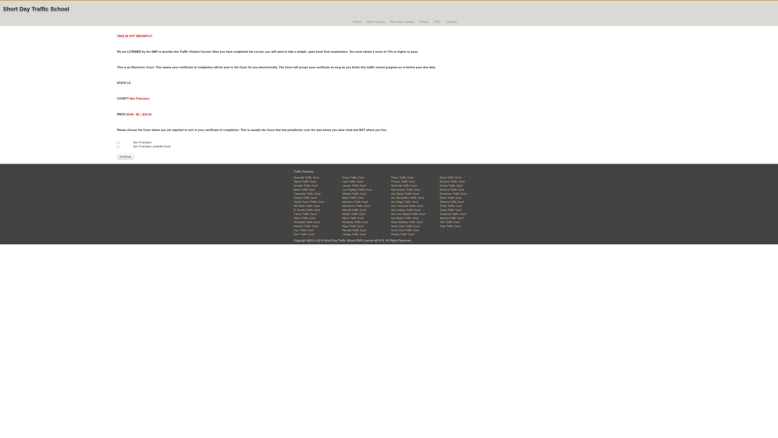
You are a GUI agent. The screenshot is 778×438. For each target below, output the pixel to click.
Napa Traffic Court (352, 226)
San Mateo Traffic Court (405, 218)
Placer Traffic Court (402, 177)
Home (357, 21)
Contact (451, 21)
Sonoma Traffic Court (452, 189)
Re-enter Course (402, 21)
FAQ (437, 21)
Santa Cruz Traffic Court (405, 230)
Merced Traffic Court (354, 210)
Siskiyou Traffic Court (452, 181)
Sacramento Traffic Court (405, 189)
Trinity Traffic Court (451, 206)
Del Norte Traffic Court (307, 206)
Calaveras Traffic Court (307, 193)
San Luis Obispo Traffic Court (408, 214)
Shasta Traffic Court (402, 234)
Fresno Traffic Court (305, 214)
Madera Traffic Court (354, 193)
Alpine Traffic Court (305, 181)
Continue (125, 156)
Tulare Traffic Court (451, 210)
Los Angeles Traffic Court (357, 189)
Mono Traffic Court (353, 218)
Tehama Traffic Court (452, 202)
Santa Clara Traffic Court (405, 226)
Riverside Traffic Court (404, 185)
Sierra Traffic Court (451, 177)
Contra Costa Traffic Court (309, 202)
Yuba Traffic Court (450, 226)
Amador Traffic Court (306, 185)
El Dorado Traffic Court (307, 210)
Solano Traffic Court (451, 185)
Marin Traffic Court (353, 198)
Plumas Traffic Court (403, 181)
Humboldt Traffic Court (307, 222)
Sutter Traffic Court (451, 198)
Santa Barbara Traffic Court (407, 222)
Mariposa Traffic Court (355, 202)
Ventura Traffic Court (452, 218)
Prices (424, 21)
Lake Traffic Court (352, 181)
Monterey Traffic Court (355, 222)
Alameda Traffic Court (306, 177)
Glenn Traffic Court (305, 218)
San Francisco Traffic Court (407, 206)
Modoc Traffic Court (353, 214)
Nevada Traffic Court (354, 230)
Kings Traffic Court (353, 177)
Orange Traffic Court (354, 234)
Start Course (376, 21)
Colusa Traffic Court (305, 198)
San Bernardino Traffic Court (407, 198)
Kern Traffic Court (304, 234)
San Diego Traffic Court (404, 202)
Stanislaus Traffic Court (453, 193)
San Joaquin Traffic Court (406, 210)
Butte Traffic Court (304, 189)
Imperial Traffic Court (306, 226)
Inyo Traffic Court (304, 230)
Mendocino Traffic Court (356, 206)
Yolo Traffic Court (450, 222)
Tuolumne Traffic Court (453, 214)
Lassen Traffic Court (354, 185)
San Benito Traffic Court (405, 193)
